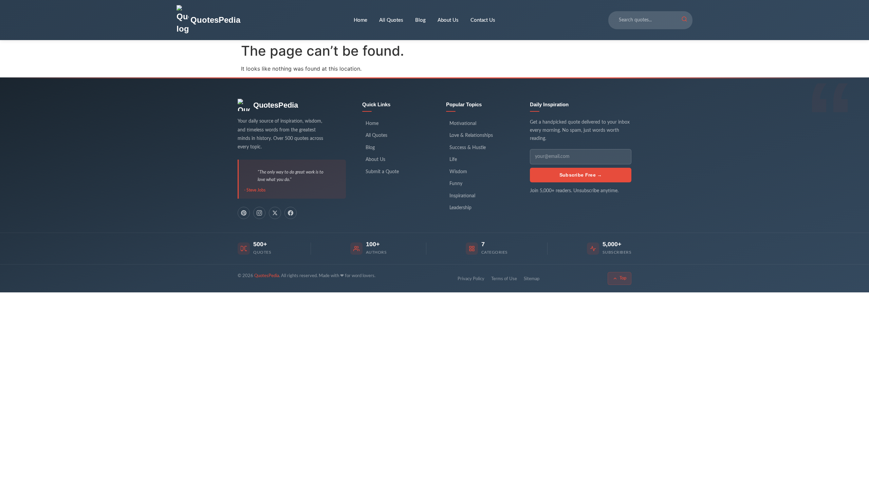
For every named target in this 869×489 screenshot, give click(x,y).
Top (623, 278)
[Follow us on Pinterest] (244, 213)
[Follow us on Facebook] (290, 213)
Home (360, 20)
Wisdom (458, 171)
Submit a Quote (382, 171)
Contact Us (482, 20)
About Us (448, 20)
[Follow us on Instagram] (259, 213)
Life (453, 159)
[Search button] (684, 20)
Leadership (460, 207)
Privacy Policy (471, 279)
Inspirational (462, 196)
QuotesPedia (275, 105)
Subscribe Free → (580, 175)
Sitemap (531, 279)
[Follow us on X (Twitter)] (275, 213)
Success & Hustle (467, 147)
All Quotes (391, 20)
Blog (420, 20)
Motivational (462, 123)
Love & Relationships (471, 135)
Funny (455, 183)
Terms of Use (504, 279)
